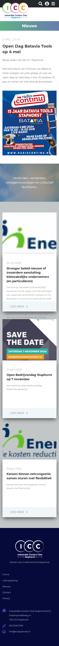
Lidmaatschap (10, 580)
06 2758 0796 (16, 625)
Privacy (6, 598)
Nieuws (6, 586)
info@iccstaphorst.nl (19, 631)
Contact (6, 592)
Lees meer (17, 306)
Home (5, 574)
